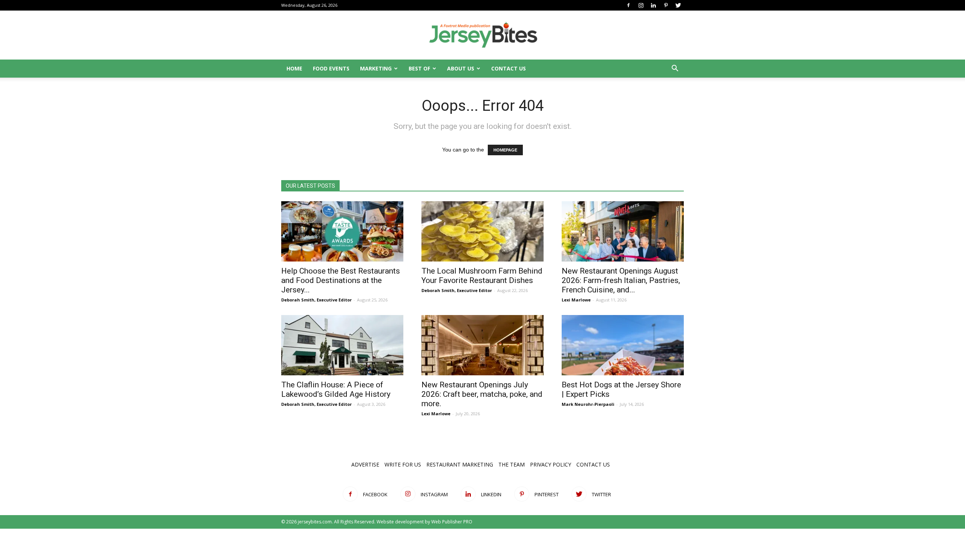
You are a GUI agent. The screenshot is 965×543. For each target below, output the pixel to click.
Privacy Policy (550, 464)
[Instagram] (640, 5)
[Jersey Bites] (482, 35)
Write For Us (402, 464)
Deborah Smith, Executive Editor (316, 300)
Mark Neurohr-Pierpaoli (588, 404)
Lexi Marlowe (576, 300)
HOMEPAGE (505, 150)
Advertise (365, 464)
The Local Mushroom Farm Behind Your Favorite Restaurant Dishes (481, 275)
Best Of (419, 68)
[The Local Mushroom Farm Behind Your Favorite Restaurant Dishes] (482, 231)
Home (294, 68)
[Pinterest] (665, 5)
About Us (460, 68)
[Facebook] (628, 5)
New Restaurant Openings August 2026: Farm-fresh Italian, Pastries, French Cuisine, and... (621, 280)
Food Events (331, 68)
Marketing (376, 68)
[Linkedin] (653, 5)
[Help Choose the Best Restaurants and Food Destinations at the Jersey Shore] (342, 231)
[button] (675, 69)
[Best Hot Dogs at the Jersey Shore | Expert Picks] (623, 345)
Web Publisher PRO (451, 522)
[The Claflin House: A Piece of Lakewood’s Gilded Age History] (342, 345)
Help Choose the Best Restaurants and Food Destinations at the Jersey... (340, 280)
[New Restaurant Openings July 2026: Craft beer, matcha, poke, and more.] (482, 345)
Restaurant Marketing (459, 464)
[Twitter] (678, 5)
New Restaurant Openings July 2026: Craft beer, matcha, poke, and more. (481, 394)
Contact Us (508, 68)
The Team (511, 464)
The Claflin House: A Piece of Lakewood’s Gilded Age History (336, 389)
